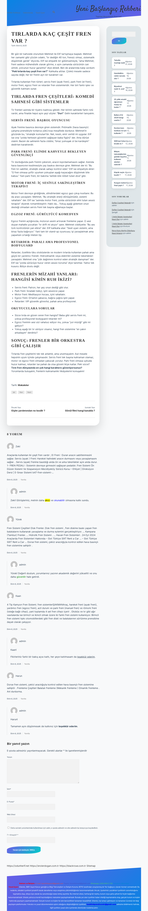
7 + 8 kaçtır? (12, 835)
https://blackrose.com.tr (73, 865)
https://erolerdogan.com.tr (44, 865)
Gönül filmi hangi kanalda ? (80, 410)
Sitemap (91, 865)
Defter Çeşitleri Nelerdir (121, 203)
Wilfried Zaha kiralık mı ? (119, 142)
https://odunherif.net (18, 865)
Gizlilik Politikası (13, 13)
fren (21, 392)
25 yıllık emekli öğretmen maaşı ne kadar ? (120, 103)
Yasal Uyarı (40, 13)
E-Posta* (10, 802)
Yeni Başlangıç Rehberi (108, 9)
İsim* (9, 789)
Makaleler (23, 385)
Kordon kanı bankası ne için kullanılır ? (120, 130)
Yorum (9, 757)
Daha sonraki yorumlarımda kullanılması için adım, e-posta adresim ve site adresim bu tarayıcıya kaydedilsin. (54, 828)
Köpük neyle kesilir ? (119, 173)
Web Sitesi (11, 814)
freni (29, 392)
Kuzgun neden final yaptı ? (120, 184)
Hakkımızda (28, 13)
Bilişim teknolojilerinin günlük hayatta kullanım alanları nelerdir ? (120, 158)
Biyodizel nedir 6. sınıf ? (119, 89)
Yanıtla (23, 480)
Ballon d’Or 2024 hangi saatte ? (118, 117)
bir (14, 392)
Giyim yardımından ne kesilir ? (28, 410)
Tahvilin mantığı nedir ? (119, 62)
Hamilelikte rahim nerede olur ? (119, 76)
